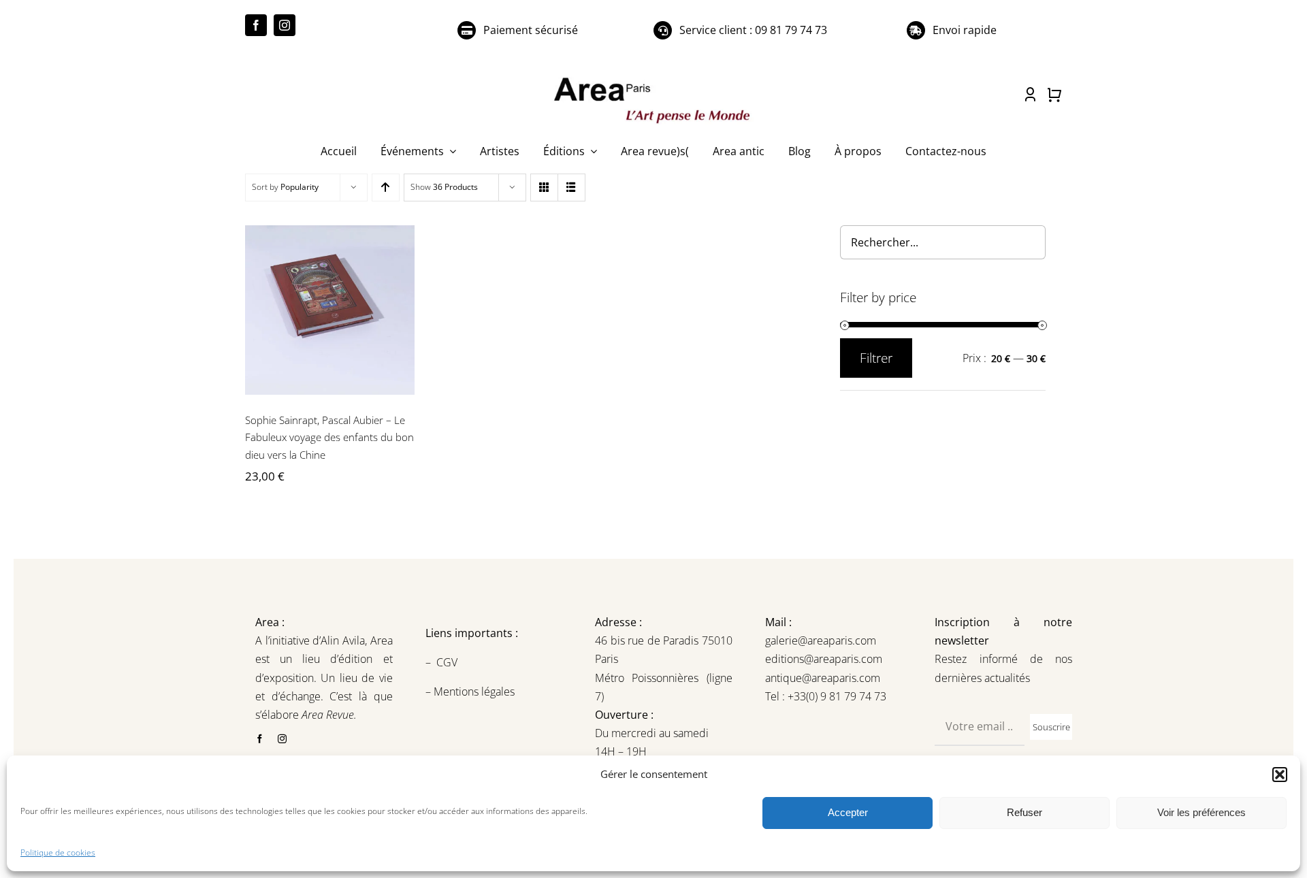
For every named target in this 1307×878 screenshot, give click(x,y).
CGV (448, 662)
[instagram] (284, 25)
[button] (1280, 774)
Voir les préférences (1201, 812)
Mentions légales (473, 691)
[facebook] (256, 25)
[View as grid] (544, 187)
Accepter (848, 812)
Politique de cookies (57, 852)
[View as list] (571, 187)
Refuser (1024, 812)
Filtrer (876, 358)
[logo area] (653, 78)
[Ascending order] (385, 187)
